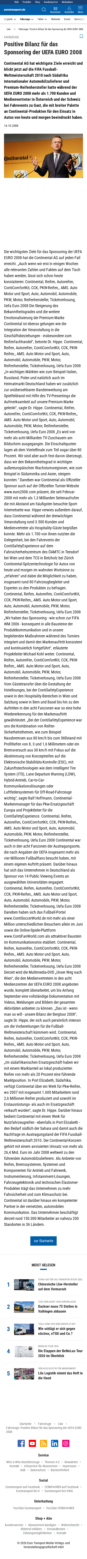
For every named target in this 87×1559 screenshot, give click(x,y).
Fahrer (41, 19)
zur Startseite (43, 1241)
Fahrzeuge (25, 19)
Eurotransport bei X (28, 1491)
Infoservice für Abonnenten (41, 1466)
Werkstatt (55, 19)
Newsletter (71, 1462)
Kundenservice (51, 2)
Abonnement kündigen (42, 1525)
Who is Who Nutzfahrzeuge (23, 1462)
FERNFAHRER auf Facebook (62, 1487)
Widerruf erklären (31, 1529)
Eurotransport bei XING (59, 1491)
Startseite (25, 1424)
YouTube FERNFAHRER (60, 1508)
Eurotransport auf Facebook (23, 1487)
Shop (37, 2)
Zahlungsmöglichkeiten (37, 1533)
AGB (22, 1470)
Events (67, 19)
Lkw (60, 1424)
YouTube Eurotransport (27, 1508)
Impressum (69, 1466)
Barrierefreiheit (60, 1470)
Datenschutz (38, 1470)
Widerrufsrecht (70, 1525)
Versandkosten (56, 1529)
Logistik (8, 19)
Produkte (27, 2)
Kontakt (14, 1466)
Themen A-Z (52, 1462)
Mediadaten (67, 2)
